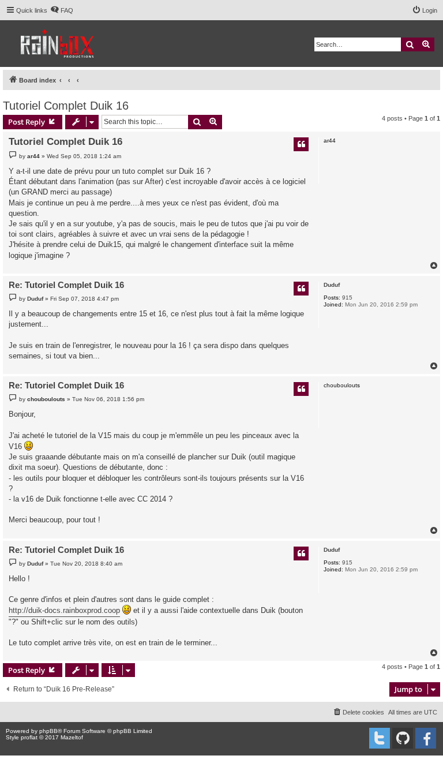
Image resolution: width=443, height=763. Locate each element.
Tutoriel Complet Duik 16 (66, 105)
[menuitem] (61, 10)
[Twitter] (379, 738)
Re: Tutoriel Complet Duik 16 (66, 285)
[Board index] (58, 43)
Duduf (332, 285)
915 (347, 297)
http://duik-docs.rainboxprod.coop (64, 610)
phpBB (48, 731)
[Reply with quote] (301, 144)
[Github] (402, 738)
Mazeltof (72, 737)
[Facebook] (425, 738)
